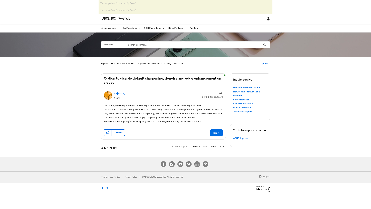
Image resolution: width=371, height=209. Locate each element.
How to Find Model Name (246, 87)
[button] (107, 133)
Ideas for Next (128, 63)
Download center (242, 107)
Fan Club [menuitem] (194, 28)
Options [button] (264, 63)
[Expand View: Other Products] (184, 28)
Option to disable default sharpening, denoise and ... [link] (161, 63)
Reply (216, 132)
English (104, 63)
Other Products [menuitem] (175, 28)
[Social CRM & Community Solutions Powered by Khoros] (263, 188)
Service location (241, 99)
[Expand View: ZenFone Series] (139, 28)
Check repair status (243, 103)
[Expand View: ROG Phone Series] (163, 28)
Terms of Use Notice (110, 177)
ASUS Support (240, 138)
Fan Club (115, 63)
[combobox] (197, 44)
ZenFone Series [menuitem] (130, 28)
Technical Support (242, 111)
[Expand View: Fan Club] (199, 28)
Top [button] (106, 187)
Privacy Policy (131, 177)
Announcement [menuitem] (108, 28)
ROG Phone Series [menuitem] (152, 28)
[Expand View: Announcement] (118, 28)
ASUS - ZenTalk (115, 19)
